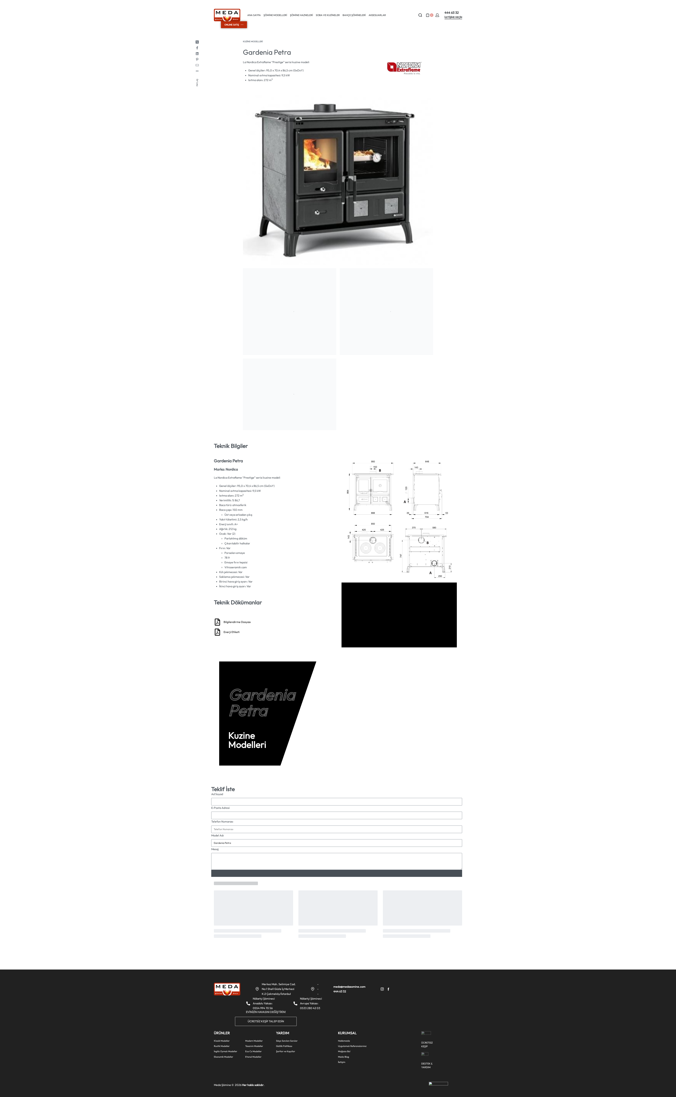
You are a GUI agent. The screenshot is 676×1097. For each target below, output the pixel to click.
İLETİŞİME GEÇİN (453, 17)
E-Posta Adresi (220, 808)
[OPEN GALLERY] (338, 180)
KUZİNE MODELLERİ (253, 41)
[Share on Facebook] (197, 47)
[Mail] (197, 65)
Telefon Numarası (222, 821)
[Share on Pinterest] (197, 59)
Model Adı (217, 835)
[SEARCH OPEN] (420, 15)
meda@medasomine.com (349, 986)
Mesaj (215, 849)
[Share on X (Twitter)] (197, 42)
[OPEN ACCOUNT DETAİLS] (437, 15)
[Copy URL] (197, 71)
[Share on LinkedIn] (197, 53)
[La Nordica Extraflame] (404, 68)
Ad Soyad (217, 794)
